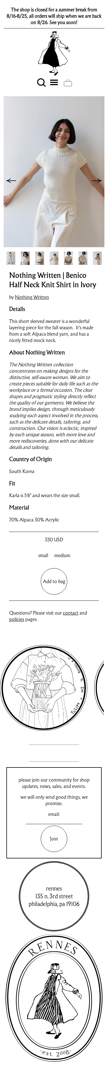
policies (16, 619)
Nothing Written (32, 297)
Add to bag (54, 581)
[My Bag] (67, 83)
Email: (54, 814)
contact (70, 613)
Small (43, 555)
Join (54, 838)
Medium (62, 555)
